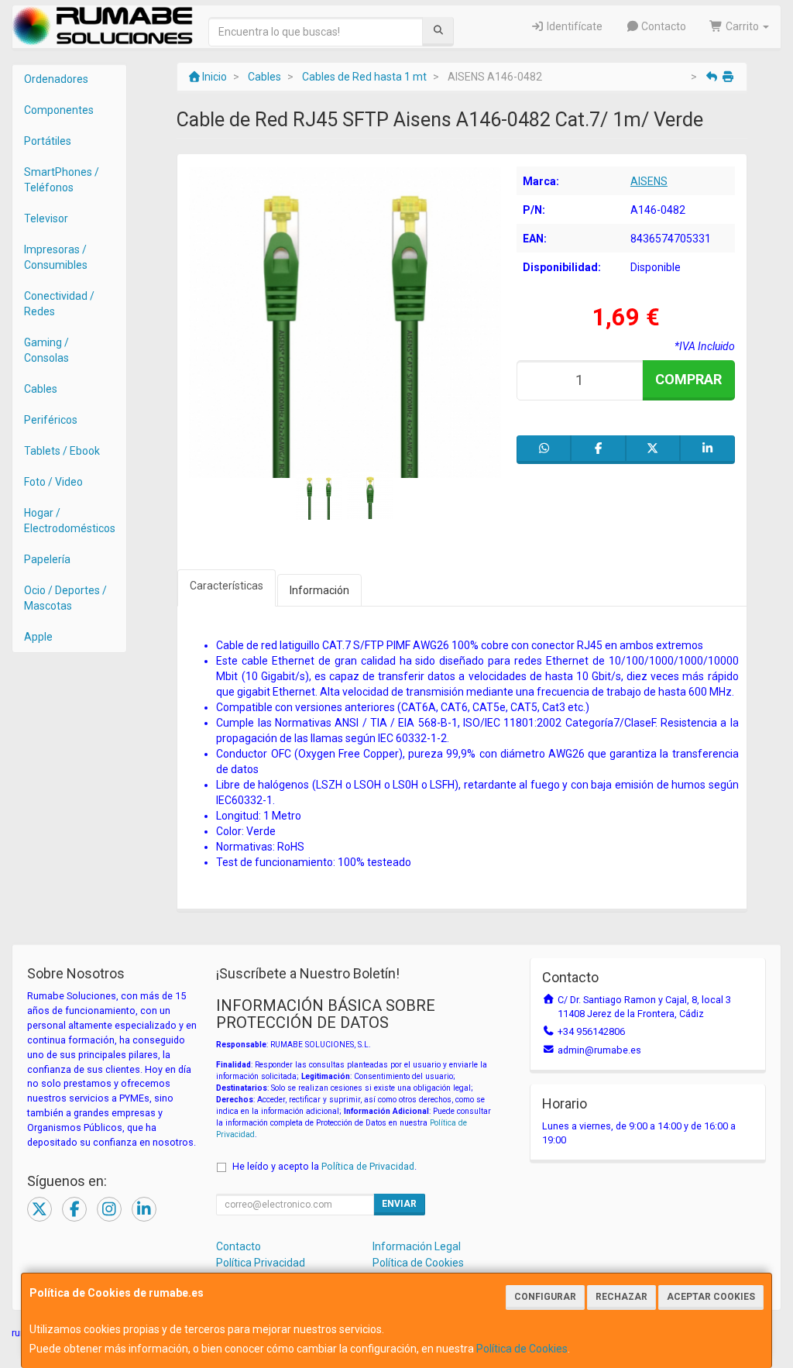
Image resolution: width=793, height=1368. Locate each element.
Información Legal (416, 1246)
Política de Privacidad (367, 1166)
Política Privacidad (260, 1262)
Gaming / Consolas (46, 350)
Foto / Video (53, 482)
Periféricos (50, 420)
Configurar (545, 1296)
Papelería (47, 559)
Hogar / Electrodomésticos (69, 520)
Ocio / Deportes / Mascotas (65, 598)
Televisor (46, 218)
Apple (38, 637)
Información (319, 590)
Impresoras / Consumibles (56, 257)
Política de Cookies (522, 1348)
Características (226, 585)
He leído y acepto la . (324, 1166)
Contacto (662, 26)
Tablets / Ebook (62, 451)
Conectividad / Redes (59, 304)
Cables (40, 389)
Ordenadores (56, 79)
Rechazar (621, 1296)
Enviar (399, 1203)
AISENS (649, 181)
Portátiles (47, 141)
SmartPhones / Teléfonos (61, 180)
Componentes (59, 110)
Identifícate (573, 26)
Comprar (688, 379)
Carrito (742, 26)
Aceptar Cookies (711, 1296)
